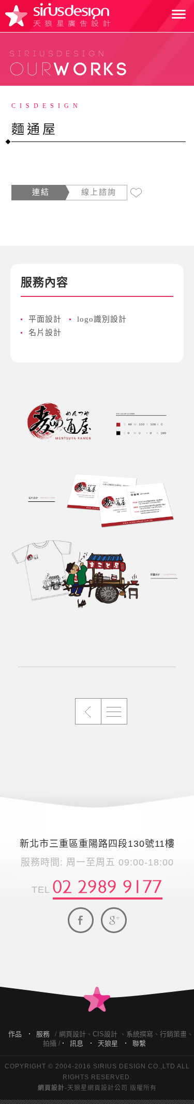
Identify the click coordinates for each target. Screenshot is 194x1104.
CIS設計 (105, 1034)
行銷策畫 (173, 1034)
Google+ (114, 920)
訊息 (76, 1043)
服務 (43, 1034)
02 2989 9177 (107, 884)
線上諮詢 (98, 192)
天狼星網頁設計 (58, 15)
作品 (15, 1034)
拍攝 (49, 1043)
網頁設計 (72, 1034)
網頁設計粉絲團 (81, 920)
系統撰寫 (139, 1034)
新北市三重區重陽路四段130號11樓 (97, 844)
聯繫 (139, 1043)
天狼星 (108, 1043)
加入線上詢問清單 (136, 193)
